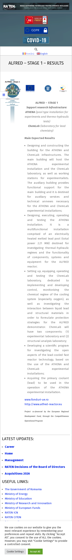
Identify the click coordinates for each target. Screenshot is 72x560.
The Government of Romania (23, 489)
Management (14, 460)
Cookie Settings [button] (15, 551)
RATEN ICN (11, 512)
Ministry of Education (18, 498)
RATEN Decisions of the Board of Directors (35, 467)
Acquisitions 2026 (17, 473)
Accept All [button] (35, 551)
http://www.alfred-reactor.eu (43, 404)
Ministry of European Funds (22, 508)
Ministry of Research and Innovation (28, 503)
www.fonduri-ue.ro (37, 399)
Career (9, 447)
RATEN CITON (13, 517)
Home (9, 453)
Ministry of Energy (16, 494)
